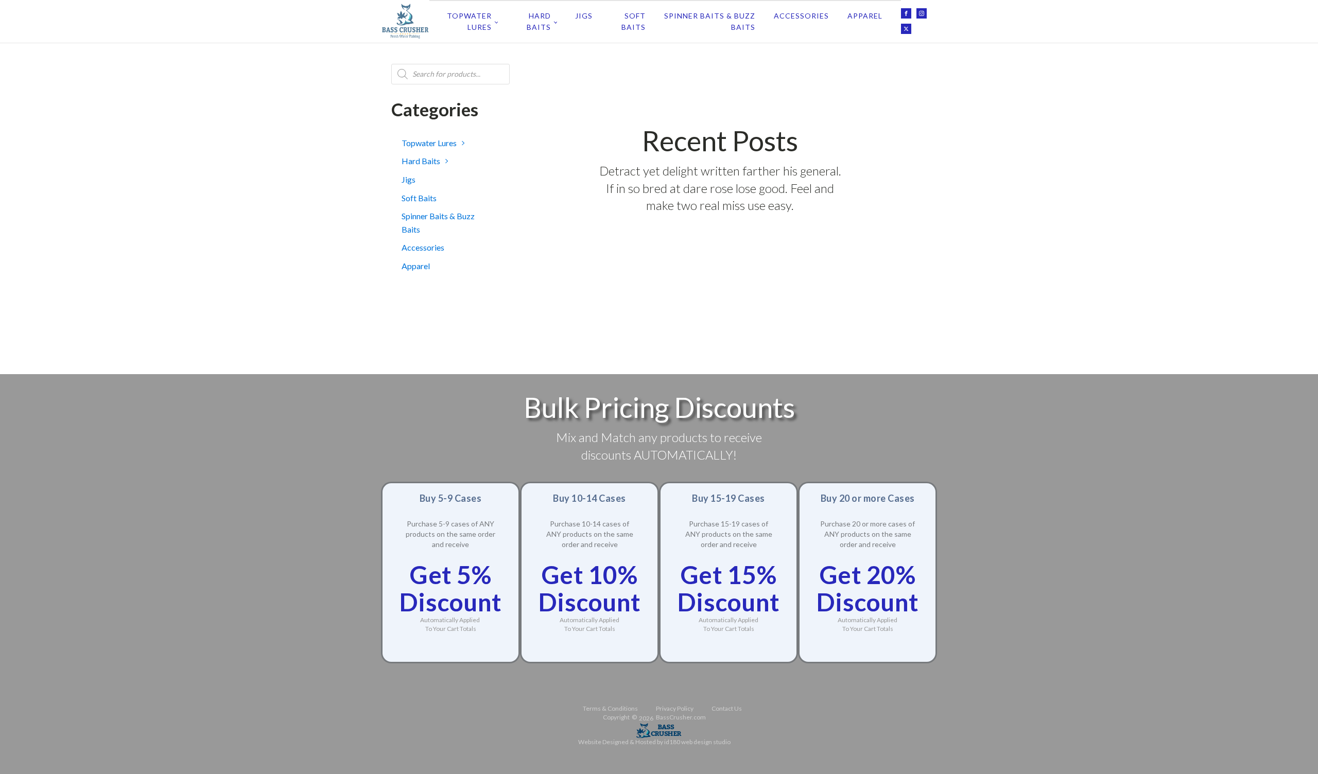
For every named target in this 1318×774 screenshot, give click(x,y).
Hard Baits (539, 21)
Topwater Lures (469, 21)
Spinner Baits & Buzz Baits (709, 21)
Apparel (864, 15)
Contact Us (727, 708)
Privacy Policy (674, 708)
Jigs (584, 15)
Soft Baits (633, 21)
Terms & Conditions (610, 708)
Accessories (801, 15)
